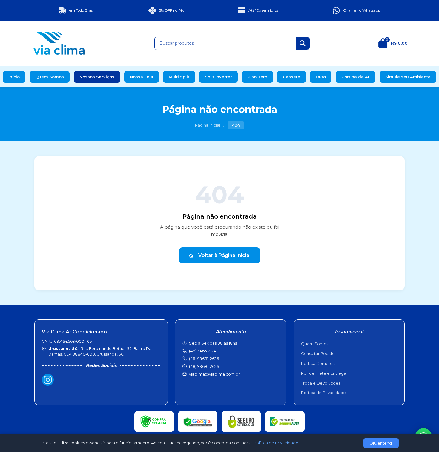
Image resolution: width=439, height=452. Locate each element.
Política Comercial (319, 363)
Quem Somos (49, 76)
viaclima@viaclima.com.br (214, 374)
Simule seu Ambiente (408, 76)
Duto (321, 76)
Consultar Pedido (318, 353)
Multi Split (179, 76)
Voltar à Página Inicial (224, 255)
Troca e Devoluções (320, 383)
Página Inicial (207, 125)
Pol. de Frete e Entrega (323, 373)
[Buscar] (302, 43)
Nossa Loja (141, 76)
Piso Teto (257, 76)
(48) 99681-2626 (204, 366)
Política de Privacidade (323, 392)
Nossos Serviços (96, 76)
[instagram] (48, 380)
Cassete (291, 76)
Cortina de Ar (355, 76)
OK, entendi (381, 443)
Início (14, 76)
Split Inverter (218, 76)
